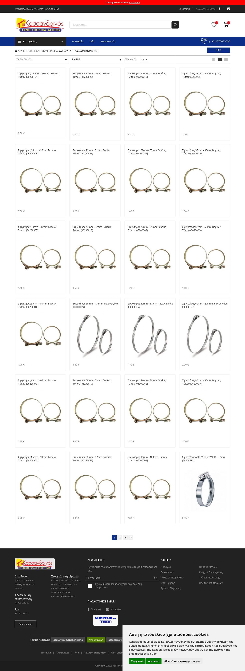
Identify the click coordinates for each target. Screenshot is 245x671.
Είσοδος (185, 8)
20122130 (22, 80)
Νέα (92, 41)
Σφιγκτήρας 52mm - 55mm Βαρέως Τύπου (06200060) (201, 228)
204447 (76, 234)
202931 (76, 157)
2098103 (132, 464)
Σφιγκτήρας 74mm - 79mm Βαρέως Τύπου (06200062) (147, 382)
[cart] (226, 25)
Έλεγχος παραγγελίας (211, 572)
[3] (213, 59)
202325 (185, 80)
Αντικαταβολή (96, 639)
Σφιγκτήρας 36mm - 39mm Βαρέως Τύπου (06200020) (201, 152)
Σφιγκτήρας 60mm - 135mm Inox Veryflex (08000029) (95, 305)
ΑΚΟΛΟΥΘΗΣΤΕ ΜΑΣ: (206, 8)
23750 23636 (22, 602)
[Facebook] (219, 8)
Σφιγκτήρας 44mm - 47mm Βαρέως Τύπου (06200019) (92, 228)
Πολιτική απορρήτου (172, 577)
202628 (21, 157)
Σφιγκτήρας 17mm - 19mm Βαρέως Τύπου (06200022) (92, 75)
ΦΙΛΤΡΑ (76, 59)
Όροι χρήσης (168, 582)
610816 (185, 464)
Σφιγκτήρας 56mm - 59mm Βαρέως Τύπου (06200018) (37, 305)
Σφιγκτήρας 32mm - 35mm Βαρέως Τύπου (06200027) (147, 152)
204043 (21, 234)
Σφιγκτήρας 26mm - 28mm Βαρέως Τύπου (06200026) (37, 152)
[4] (220, 59)
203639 (185, 157)
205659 (21, 310)
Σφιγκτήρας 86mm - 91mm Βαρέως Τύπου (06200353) (37, 458)
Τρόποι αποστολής (209, 577)
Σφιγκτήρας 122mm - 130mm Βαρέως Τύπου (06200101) (38, 75)
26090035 (132, 310)
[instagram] (228, 8)
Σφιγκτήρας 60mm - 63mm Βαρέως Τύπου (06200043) (37, 382)
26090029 (77, 310)
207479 (131, 387)
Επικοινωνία (108, 41)
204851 (131, 234)
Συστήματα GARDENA (122, 2)
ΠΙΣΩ (219, 50)
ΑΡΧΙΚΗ (21, 50)
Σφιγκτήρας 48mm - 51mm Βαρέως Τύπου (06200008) (147, 228)
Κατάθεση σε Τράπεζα (119, 639)
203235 (131, 157)
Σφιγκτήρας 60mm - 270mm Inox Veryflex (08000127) (204, 305)
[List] (226, 59)
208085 (185, 387)
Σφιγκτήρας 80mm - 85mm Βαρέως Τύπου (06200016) (201, 382)
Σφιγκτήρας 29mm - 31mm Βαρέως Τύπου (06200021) (92, 152)
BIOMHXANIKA (50, 50)
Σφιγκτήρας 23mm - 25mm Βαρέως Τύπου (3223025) (201, 75)
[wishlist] (214, 25)
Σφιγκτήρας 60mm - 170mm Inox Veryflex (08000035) (150, 305)
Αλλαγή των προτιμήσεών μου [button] (182, 661)
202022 (131, 80)
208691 (21, 464)
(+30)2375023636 (219, 41)
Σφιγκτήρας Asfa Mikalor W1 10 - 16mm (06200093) (204, 458)
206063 (21, 387)
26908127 (187, 310)
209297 (76, 464)
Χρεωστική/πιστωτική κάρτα (68, 639)
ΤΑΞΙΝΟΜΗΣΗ (24, 59)
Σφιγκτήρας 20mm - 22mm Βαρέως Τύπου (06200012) (147, 75)
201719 (76, 80)
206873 (76, 387)
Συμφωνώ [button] (137, 661)
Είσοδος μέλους (208, 566)
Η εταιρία (78, 41)
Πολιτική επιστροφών (211, 582)
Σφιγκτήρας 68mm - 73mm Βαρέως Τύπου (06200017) (92, 382)
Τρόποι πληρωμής (170, 588)
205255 (185, 234)
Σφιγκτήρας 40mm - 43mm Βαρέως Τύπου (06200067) (37, 228)
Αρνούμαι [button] (153, 661)
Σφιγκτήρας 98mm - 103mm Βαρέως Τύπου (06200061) (147, 458)
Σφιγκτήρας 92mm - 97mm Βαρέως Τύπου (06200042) (92, 458)
